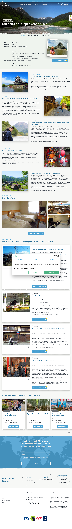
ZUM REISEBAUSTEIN (13, 426)
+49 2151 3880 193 (29, 480)
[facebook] (27, 503)
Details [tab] (36, 259)
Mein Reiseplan (65, 4)
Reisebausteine (5, 8)
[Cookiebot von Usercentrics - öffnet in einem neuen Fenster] (54, 256)
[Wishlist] (58, 4)
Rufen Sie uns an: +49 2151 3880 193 (61, 1)
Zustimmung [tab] (20, 259)
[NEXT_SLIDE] (28, 315)
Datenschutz (39, 457)
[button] (26, 4)
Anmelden (36, 463)
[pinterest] (33, 503)
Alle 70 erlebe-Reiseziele (9, 1)
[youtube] (36, 503)
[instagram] (30, 503)
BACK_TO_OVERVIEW (8, 20)
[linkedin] (38, 503)
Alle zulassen (51, 272)
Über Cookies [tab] (51, 259)
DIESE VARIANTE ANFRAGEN (39, 286)
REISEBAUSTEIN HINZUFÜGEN (60, 60)
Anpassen (35, 272)
